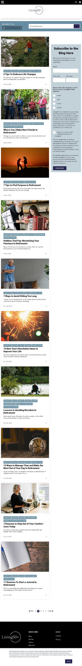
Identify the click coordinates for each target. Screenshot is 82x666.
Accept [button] (68, 661)
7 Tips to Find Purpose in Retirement (22, 185)
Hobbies (14, 234)
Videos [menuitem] (30, 642)
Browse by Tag (8, 24)
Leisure (14, 123)
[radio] (65, 95)
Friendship (19, 126)
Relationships (9, 126)
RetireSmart (40, 234)
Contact (58, 636)
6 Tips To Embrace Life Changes (20, 74)
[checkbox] (65, 101)
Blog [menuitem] (30, 636)
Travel (29, 404)
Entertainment (9, 404)
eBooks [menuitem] (31, 639)
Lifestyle (7, 71)
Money (21, 234)
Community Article (36, 123)
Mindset (15, 71)
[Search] (77, 26)
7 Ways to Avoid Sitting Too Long (20, 296)
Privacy (58, 640)
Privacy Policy (60, 151)
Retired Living (24, 71)
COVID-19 (21, 345)
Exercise (27, 293)
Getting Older (35, 71)
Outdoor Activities (11, 407)
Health (14, 293)
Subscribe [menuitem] (31, 645)
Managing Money (10, 237)
